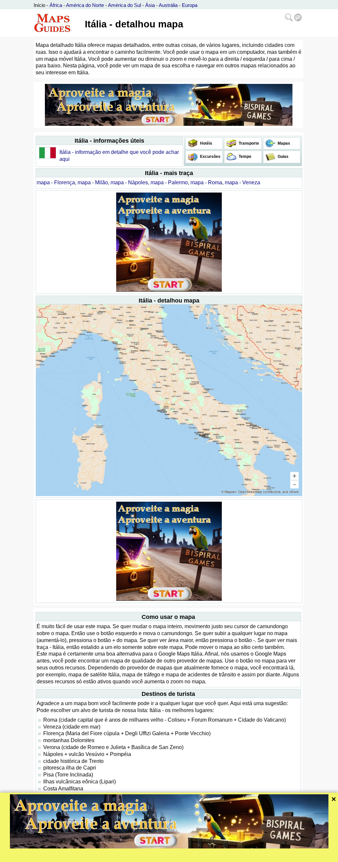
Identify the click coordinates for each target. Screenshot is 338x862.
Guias (282, 156)
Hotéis (205, 143)
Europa (189, 5)
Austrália (168, 5)
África (56, 5)
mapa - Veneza (242, 182)
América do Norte (85, 5)
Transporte (248, 143)
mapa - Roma (206, 182)
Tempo (244, 156)
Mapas (283, 143)
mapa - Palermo (169, 182)
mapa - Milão (93, 182)
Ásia (150, 5)
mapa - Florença (56, 182)
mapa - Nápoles (129, 182)
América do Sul (124, 5)
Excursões (209, 156)
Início (39, 5)
